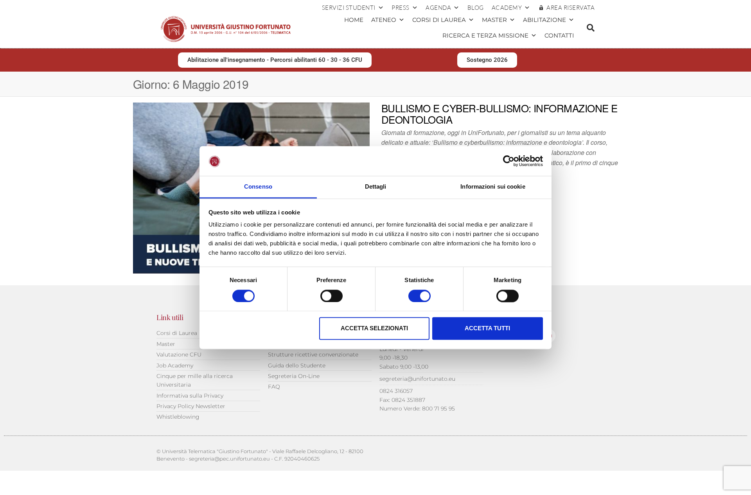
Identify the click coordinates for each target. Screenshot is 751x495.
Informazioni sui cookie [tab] (492, 187)
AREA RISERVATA (570, 7)
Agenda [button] (438, 7)
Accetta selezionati (374, 328)
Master (494, 19)
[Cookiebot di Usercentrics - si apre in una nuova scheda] (508, 161)
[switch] (331, 296)
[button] (590, 28)
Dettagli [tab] (375, 187)
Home (353, 19)
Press (401, 7)
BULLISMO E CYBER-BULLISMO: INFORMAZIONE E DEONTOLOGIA (499, 114)
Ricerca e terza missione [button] (485, 35)
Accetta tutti (487, 328)
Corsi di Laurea (439, 19)
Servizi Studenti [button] (349, 7)
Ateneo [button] (383, 19)
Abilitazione (544, 19)
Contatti (559, 35)
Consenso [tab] (258, 187)
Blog (475, 7)
